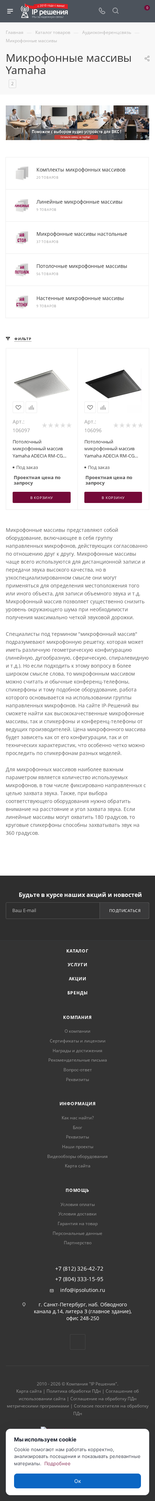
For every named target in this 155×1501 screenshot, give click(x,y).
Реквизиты (77, 1079)
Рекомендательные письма (77, 1060)
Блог (77, 1127)
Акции (78, 979)
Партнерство (78, 1243)
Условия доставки (77, 1214)
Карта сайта (77, 1166)
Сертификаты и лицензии (78, 1041)
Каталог (77, 951)
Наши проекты (77, 1147)
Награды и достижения (77, 1050)
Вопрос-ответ (77, 1070)
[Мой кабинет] (129, 11)
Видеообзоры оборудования (77, 1156)
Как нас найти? (78, 1118)
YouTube (77, 1342)
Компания (77, 1017)
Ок (77, 1481)
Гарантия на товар (78, 1223)
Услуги (78, 965)
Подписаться (125, 910)
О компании (77, 1031)
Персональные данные (77, 1233)
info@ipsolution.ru (82, 1290)
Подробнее (57, 1463)
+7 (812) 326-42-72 (79, 1268)
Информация (77, 1104)
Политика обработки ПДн (73, 1391)
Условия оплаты (78, 1204)
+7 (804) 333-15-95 (79, 1279)
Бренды (77, 993)
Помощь (77, 1190)
